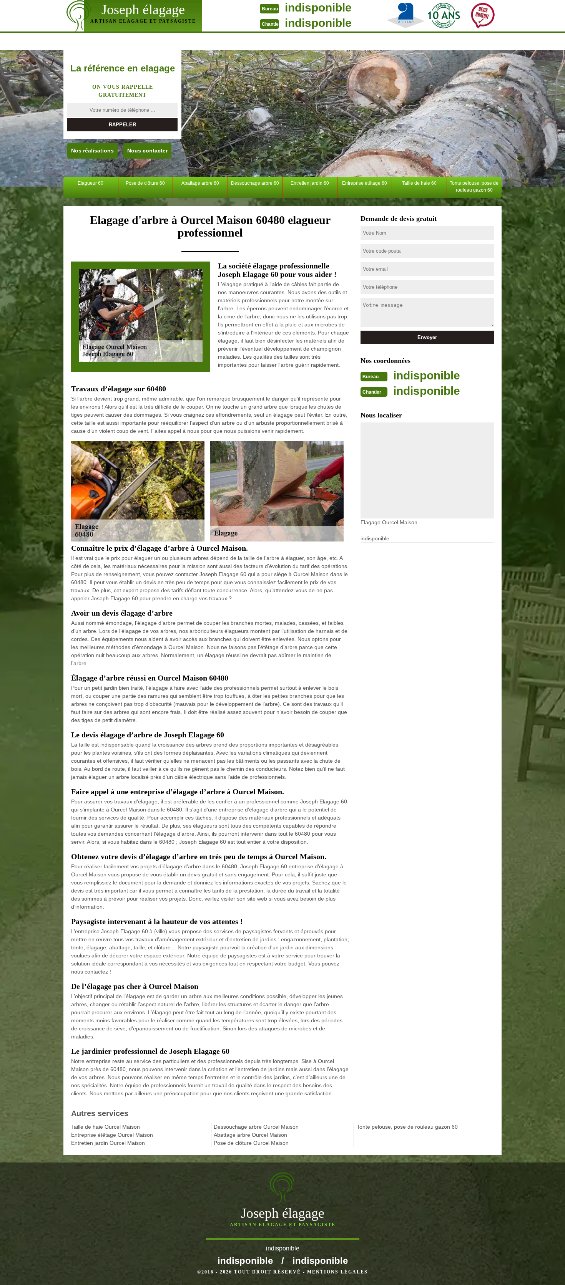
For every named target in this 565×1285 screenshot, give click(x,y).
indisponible (318, 7)
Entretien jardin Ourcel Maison (108, 1143)
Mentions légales (337, 1272)
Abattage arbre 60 (200, 183)
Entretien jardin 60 (310, 183)
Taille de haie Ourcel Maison (105, 1127)
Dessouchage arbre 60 (255, 183)
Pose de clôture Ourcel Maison (251, 1143)
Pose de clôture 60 (145, 183)
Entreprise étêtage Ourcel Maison (112, 1135)
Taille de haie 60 (419, 183)
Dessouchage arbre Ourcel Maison (256, 1127)
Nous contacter (147, 150)
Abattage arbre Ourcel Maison (250, 1135)
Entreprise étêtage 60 (364, 183)
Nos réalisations (92, 150)
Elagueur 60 (90, 183)
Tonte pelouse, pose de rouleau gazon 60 (474, 186)
